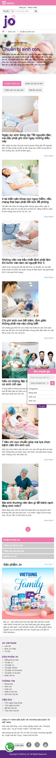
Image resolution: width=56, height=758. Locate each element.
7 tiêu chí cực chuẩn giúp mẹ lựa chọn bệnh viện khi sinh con (26, 443)
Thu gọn (41, 406)
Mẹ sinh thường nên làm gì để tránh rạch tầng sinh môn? (27, 504)
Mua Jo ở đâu (10, 649)
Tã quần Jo (9, 665)
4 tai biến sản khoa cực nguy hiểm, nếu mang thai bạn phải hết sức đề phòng (26, 200)
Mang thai (33, 393)
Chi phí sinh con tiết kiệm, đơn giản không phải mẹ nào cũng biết (24, 322)
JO (28, 754)
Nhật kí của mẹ (11, 692)
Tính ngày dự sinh (12, 705)
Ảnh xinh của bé (11, 694)
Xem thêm (48, 156)
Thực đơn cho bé (12, 711)
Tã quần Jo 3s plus (12, 673)
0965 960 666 (17, 745)
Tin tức (7, 651)
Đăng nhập (32, 7)
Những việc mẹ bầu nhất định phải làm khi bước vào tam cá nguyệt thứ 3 (26, 261)
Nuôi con (32, 397)
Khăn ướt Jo (10, 675)
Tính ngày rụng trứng (13, 703)
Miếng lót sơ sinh (12, 660)
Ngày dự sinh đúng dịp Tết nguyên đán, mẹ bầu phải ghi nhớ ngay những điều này (27, 138)
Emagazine (33, 389)
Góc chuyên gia (42, 371)
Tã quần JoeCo (11, 668)
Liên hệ (8, 646)
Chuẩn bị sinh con (11, 540)
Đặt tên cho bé (35, 90)
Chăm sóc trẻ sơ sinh (34, 84)
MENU (10, 3)
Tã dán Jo (9, 662)
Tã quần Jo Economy (13, 670)
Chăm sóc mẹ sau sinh (14, 90)
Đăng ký (22, 7)
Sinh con (32, 401)
